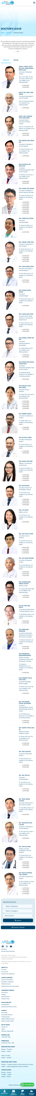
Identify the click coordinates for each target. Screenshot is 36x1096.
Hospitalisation (5, 1004)
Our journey (4, 971)
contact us (4, 1027)
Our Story (4, 969)
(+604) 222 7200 (5, 1037)
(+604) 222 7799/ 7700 (7, 1043)
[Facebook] (2, 946)
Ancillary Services (6, 984)
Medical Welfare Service (7, 1019)
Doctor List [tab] (6, 60)
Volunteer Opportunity (7, 1031)
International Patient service (9, 1006)
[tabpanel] (18, 480)
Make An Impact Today (7, 1021)
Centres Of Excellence (7, 979)
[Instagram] (6, 946)
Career (3, 1029)
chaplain (3, 994)
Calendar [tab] (15, 60)
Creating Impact (5, 1016)
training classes (5, 996)
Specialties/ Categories (7, 981)
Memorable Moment (6, 1014)
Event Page (4, 1012)
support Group (5, 998)
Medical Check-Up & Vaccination (10, 986)
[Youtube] (11, 946)
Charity (4, 1010)
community (4, 992)
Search (18, 920)
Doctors (9, 33)
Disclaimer (4, 949)
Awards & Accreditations (8, 973)
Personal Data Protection (8, 951)
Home (3, 33)
